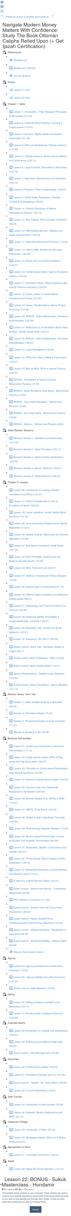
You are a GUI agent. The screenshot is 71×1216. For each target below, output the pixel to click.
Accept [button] (36, 1209)
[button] (2, 3)
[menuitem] (2, 7)
